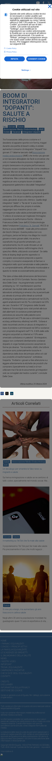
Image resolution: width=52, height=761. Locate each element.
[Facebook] (2, 393)
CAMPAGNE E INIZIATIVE (13, 670)
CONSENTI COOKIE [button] (36, 59)
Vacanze (16, 132)
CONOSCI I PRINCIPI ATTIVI (14, 646)
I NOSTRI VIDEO (8, 661)
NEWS (4, 658)
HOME (4, 640)
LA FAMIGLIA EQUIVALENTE (14, 649)
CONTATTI (5, 676)
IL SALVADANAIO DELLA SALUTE (16, 655)
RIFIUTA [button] (14, 59)
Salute (21, 127)
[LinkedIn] (12, 393)
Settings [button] (26, 70)
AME (41, 129)
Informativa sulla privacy (15, 687)
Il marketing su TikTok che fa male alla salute (23, 540)
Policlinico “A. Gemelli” (29, 225)
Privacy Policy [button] (11, 52)
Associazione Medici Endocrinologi (20, 129)
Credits (5, 681)
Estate (7, 132)
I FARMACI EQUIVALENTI (12, 643)
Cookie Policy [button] (11, 48)
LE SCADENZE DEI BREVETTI (14, 652)
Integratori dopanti (31, 132)
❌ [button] (50, 6)
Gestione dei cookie (11, 690)
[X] (7, 393)
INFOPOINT (6, 664)
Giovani (11, 127)
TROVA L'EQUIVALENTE (12, 667)
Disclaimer (7, 684)
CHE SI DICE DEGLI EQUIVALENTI (16, 673)
